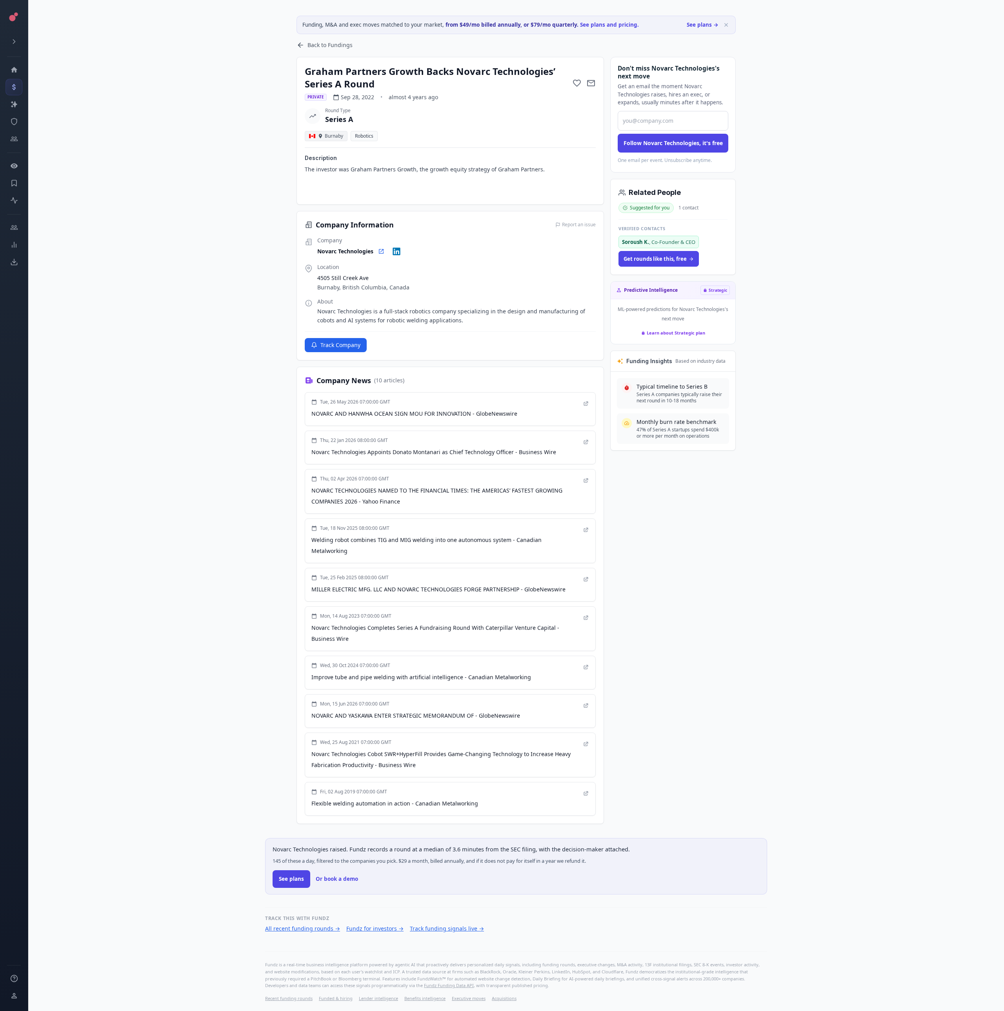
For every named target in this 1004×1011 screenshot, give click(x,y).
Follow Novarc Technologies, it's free (673, 143)
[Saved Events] (13, 183)
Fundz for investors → (375, 928)
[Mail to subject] (591, 83)
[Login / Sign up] (13, 995)
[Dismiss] (726, 25)
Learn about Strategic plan (676, 333)
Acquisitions (504, 998)
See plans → (702, 24)
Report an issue (579, 225)
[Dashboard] (13, 70)
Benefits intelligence (425, 998)
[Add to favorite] (577, 83)
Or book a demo (337, 878)
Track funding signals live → (447, 928)
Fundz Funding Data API (449, 985)
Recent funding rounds (289, 998)
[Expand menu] (13, 42)
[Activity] (13, 200)
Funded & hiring (336, 998)
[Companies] (13, 104)
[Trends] (13, 244)
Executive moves (469, 998)
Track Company (340, 345)
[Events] (13, 87)
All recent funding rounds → (302, 928)
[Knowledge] (13, 978)
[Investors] (13, 139)
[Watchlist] (13, 166)
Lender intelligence (378, 998)
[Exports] (13, 262)
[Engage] (13, 227)
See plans (291, 878)
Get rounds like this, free (655, 258)
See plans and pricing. (609, 24)
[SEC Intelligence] (13, 121)
